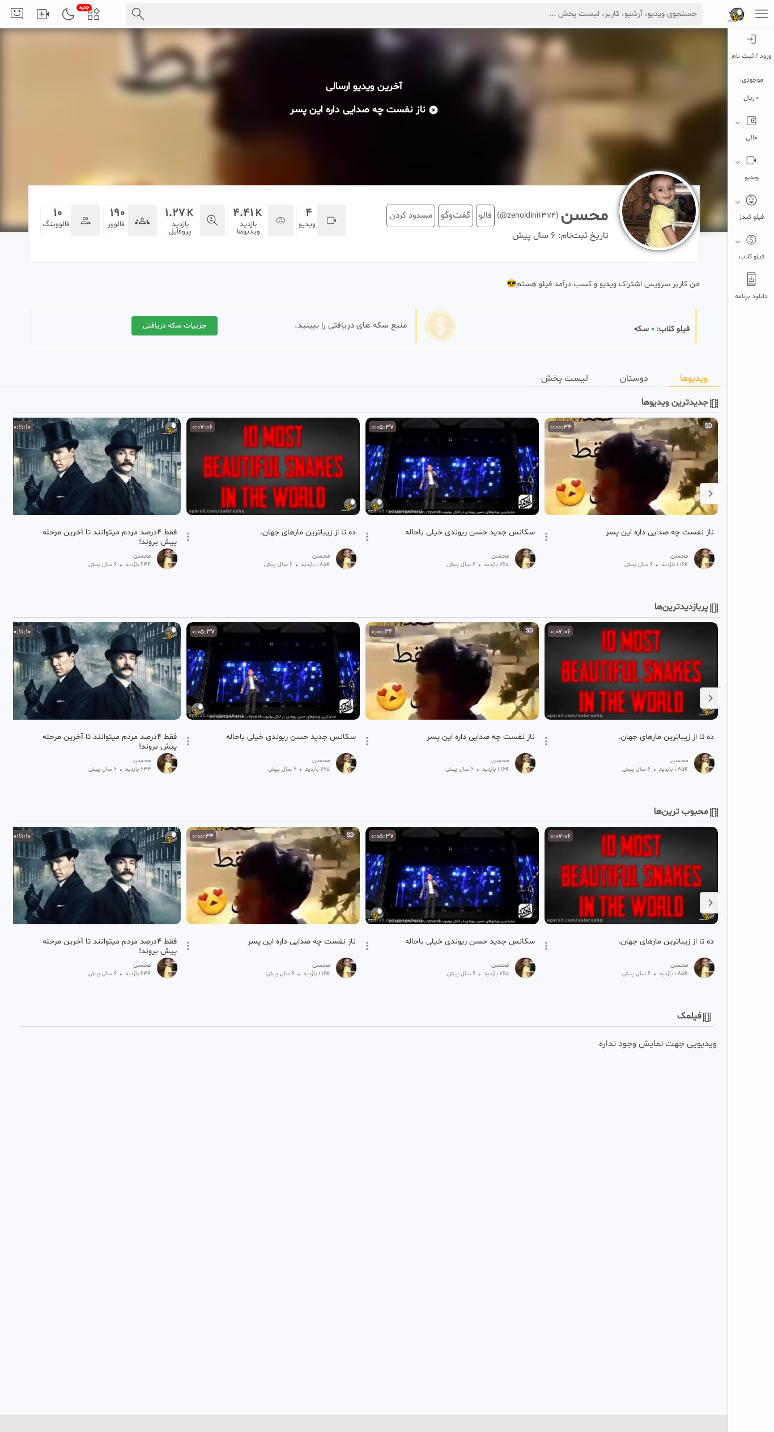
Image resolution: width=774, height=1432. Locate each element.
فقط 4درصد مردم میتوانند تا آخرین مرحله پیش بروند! (109, 537)
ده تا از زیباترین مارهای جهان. (308, 533)
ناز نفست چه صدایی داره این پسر (660, 533)
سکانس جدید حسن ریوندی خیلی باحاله (470, 533)
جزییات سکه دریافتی (174, 326)
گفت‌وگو (455, 215)
